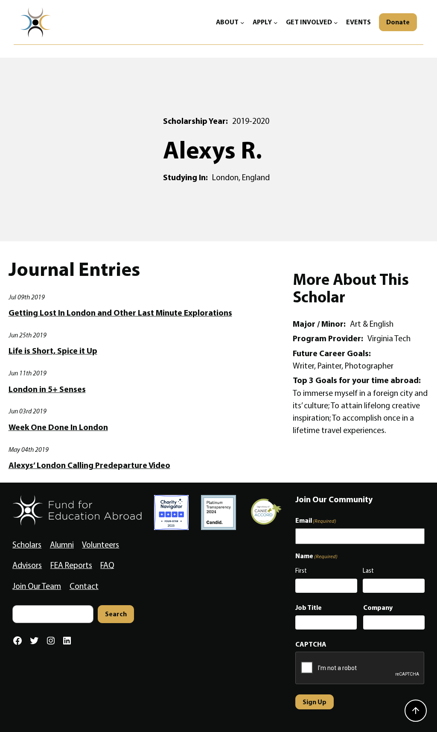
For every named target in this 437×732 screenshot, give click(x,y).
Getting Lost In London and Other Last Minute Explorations (120, 312)
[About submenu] (242, 22)
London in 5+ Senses (47, 389)
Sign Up (314, 701)
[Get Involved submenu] (336, 22)
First (301, 570)
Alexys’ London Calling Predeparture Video (89, 465)
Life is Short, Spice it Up (53, 350)
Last (368, 570)
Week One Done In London (58, 427)
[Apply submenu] (276, 22)
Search (116, 613)
